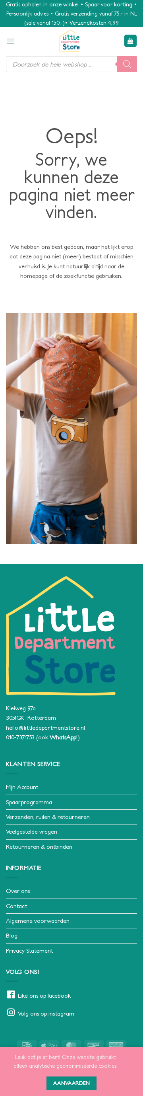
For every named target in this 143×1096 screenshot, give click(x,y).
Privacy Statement (29, 950)
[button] (10, 41)
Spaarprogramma (29, 802)
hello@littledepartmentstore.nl (45, 727)
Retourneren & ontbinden (39, 846)
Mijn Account (22, 786)
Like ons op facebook (44, 995)
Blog (11, 935)
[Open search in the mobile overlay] (71, 64)
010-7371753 (20, 737)
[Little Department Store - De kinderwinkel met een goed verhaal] (69, 40)
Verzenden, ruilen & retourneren (48, 816)
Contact (16, 906)
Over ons (18, 890)
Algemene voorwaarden (38, 920)
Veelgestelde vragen (31, 831)
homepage (34, 275)
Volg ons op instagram (46, 1013)
